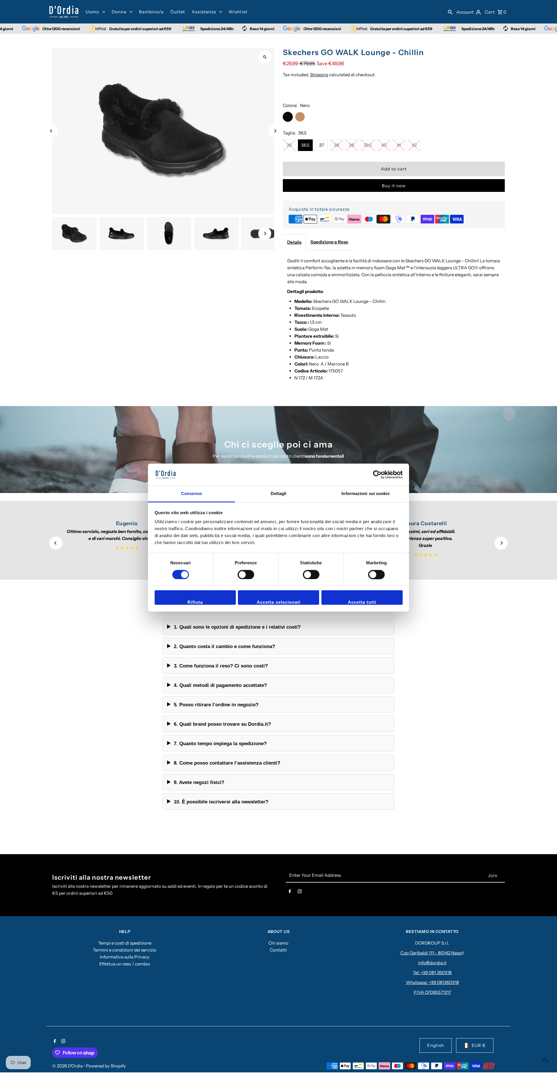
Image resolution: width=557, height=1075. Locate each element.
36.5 (305, 145)
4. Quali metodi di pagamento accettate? (220, 685)
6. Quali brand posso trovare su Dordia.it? (222, 724)
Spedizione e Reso (329, 242)
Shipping (319, 74)
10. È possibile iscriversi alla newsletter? (221, 801)
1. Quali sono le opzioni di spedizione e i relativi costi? (237, 627)
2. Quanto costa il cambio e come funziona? (224, 646)
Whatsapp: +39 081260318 (432, 982)
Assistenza (204, 11)
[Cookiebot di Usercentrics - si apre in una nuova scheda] (377, 474)
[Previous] (51, 130)
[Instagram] (300, 892)
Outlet (177, 11)
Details (294, 242)
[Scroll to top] (544, 1059)
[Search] (450, 12)
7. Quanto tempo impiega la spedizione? (220, 743)
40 (384, 145)
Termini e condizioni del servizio (124, 950)
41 (399, 145)
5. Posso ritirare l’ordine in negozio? (216, 704)
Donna (119, 11)
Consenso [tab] (191, 493)
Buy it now (394, 185)
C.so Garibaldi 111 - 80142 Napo (431, 953)
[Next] (274, 130)
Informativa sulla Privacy (124, 957)
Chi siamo (278, 943)
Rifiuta (195, 602)
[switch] (246, 574)
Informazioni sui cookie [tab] (365, 493)
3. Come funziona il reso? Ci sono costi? (221, 665)
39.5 (368, 145)
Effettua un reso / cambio (124, 964)
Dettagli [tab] (279, 493)
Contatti (278, 950)
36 (289, 145)
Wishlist (238, 11)
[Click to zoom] (264, 57)
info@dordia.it (432, 962)
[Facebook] (290, 892)
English (435, 1045)
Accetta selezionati (279, 602)
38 (336, 145)
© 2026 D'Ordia (68, 1066)
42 (414, 145)
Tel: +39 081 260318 (432, 972)
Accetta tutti (362, 602)
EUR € (479, 1045)
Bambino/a (151, 11)
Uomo (92, 11)
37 (321, 145)
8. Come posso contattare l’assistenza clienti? (227, 762)
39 (351, 145)
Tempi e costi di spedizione (124, 943)
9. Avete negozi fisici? (199, 782)
